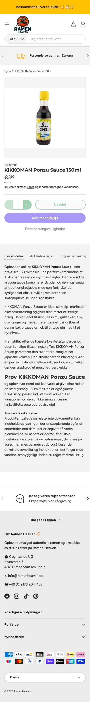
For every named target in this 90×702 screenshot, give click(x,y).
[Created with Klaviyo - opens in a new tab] (45, 377)
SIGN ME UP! (67, 363)
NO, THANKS (67, 369)
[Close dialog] (87, 328)
